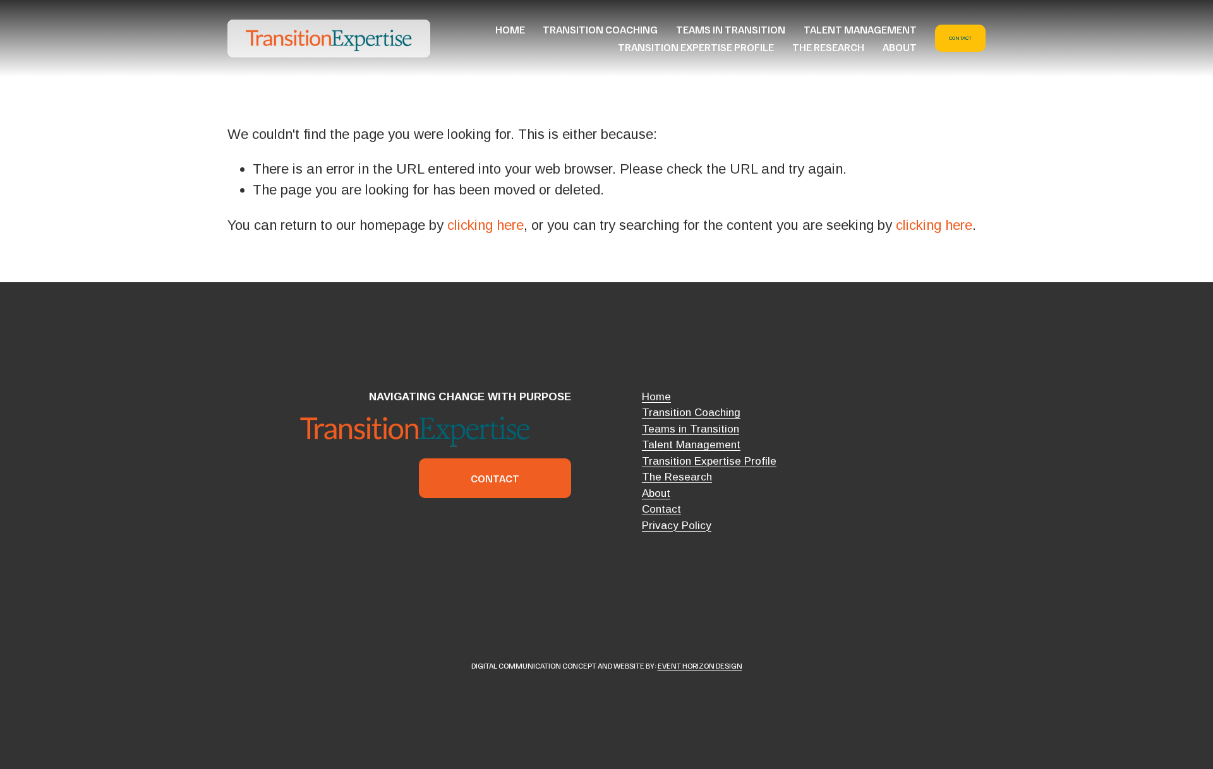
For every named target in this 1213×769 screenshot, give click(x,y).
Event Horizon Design (700, 665)
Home (510, 29)
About (900, 47)
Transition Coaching (600, 29)
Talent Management (860, 29)
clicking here (485, 225)
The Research (828, 47)
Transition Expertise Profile (696, 47)
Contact (960, 38)
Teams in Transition (730, 29)
